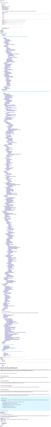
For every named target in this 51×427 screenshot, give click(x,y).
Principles (8, 158)
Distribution (8, 169)
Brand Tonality (8, 52)
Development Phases (9, 178)
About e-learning (9, 173)
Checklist (8, 155)
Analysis (8, 179)
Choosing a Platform (9, 156)
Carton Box (9, 249)
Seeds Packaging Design (10, 238)
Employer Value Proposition (8, 76)
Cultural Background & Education (12, 57)
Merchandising (10, 260)
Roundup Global (9, 256)
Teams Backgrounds (9, 241)
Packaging (6, 215)
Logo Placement (9, 227)
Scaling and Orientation (10, 162)
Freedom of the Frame (11, 228)
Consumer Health (6, 277)
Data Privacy (6, 87)
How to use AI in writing (8, 318)
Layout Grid (9, 231)
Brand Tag (8, 243)
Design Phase (8, 175)
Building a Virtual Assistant (10, 200)
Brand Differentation (9, 222)
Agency (9, 253)
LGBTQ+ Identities (10, 55)
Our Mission (6, 45)
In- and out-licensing (7, 65)
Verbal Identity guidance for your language (13, 53)
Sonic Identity (7, 62)
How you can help (6, 316)
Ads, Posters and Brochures (10, 244)
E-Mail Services (10, 140)
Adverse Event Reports (10, 131)
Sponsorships (6, 66)
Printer (9, 254)
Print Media (8, 239)
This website (3, 360)
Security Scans (10, 143)
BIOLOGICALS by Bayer (10, 242)
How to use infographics (8, 324)
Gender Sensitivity (10, 54)
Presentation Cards (7, 300)
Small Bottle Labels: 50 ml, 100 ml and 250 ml (14, 247)
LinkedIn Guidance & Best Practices (11, 114)
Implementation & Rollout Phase (11, 183)
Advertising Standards (6, 99)
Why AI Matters (7, 39)
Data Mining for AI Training (11, 130)
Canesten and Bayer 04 (8, 336)
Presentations (8, 234)
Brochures (8, 82)
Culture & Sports (7, 98)
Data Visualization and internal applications (9, 305)
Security (8, 141)
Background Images (6, 291)
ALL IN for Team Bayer (8, 96)
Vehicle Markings (6, 308)
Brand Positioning (6, 42)
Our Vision (8, 274)
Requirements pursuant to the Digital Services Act (14, 129)
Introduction (6, 121)
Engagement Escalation (8, 208)
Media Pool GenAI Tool (7, 347)
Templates (8, 177)
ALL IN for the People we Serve (9, 95)
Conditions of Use (4, 422)
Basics (6, 196)
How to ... (5, 317)
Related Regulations (7, 88)
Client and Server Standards (10, 190)
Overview (5, 93)
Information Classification (10, 189)
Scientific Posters (6, 304)
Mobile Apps (5, 145)
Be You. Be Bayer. (7, 75)
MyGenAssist (4, 407)
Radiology (6, 279)
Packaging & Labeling (9, 282)
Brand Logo (6, 219)
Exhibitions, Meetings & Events (9, 69)
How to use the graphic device (9, 323)
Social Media (8, 84)
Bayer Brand (3, 34)
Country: (3, 22)
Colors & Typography (11, 259)
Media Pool (3, 342)
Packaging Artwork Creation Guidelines (12, 251)
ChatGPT (8, 407)
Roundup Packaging (9, 271)
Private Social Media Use (8, 118)
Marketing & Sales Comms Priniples (9, 272)
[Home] (2, 32)
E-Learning (5, 171)
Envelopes (6, 299)
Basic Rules (11, 125)
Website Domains (10, 124)
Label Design (10, 269)
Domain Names (9, 123)
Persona (8, 77)
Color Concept (10, 226)
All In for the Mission (8, 328)
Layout (7, 230)
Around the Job (7, 286)
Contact (3, 5)
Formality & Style (9, 59)
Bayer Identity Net (6, 353)
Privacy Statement (4, 423)
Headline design (9, 80)
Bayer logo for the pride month (10, 44)
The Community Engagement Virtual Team (10, 207)
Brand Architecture (6, 71)
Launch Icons (8, 161)
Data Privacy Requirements (8, 119)
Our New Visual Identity (8, 218)
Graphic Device (9, 48)
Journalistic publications (8, 67)
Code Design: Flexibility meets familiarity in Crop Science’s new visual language (15, 332)
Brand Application (4, 89)
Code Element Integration (11, 232)
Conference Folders (7, 298)
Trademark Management (8, 72)
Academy (3, 309)
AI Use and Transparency (8, 40)
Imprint (9, 153)
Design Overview (10, 235)
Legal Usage (9, 262)
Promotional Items (7, 103)
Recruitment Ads (9, 81)
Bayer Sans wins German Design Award (10, 327)
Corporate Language (9, 51)
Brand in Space (5, 68)
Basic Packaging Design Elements (12, 246)
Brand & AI (5, 38)
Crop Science (5, 217)
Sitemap (1, 425)
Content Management (9, 201)
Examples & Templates (8, 79)
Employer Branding (6, 74)
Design (6, 134)
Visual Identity (7, 46)
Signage (6, 70)
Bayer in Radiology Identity (10, 280)
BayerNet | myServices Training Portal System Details (13, 184)
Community (1, 418)
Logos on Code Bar (10, 229)
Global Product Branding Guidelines (8, 213)
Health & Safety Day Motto (8, 97)
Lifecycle (8, 148)
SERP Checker (4, 403)
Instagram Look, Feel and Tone (11, 110)
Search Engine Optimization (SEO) (9, 132)
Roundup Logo (10, 267)
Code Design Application (8, 233)
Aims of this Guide (9, 174)
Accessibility (10, 58)
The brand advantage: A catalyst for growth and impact (12, 339)
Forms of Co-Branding (8, 64)
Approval (8, 150)
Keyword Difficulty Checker (6, 404)
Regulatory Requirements (10, 205)
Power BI (6, 306)
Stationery (5, 294)
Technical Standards (10, 186)
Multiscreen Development (10, 167)
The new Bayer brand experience (9, 331)
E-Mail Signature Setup (8, 292)
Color (7, 47)
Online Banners (9, 83)
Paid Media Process (9, 101)
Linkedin (6, 113)
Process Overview (10, 252)
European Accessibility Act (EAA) (12, 128)
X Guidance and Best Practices (11, 112)
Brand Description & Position (12, 257)
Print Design (9, 270)
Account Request (4, 349)
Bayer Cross (6, 43)
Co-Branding (5, 63)
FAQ (5, 86)
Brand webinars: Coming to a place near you (10, 334)
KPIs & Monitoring (9, 275)
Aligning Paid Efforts (9, 100)
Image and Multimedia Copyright (11, 50)
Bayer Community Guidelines (9, 206)
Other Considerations (7, 187)
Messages (8, 78)
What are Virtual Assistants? (10, 197)
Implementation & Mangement (9, 199)
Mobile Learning (9, 192)
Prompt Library (7, 41)
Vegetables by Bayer (7, 340)
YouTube (6, 116)
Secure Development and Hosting (12, 142)
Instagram (6, 108)
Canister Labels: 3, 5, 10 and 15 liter (12, 248)
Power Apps (6, 307)
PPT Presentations (6, 290)
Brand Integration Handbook (8, 278)
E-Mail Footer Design (8, 293)
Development (6, 137)
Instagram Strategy (9, 109)
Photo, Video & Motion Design (11, 49)
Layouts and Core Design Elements (11, 176)
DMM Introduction (6, 348)
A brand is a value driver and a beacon (10, 329)
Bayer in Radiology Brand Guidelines (11, 281)
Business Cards (7, 295)
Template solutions (7, 296)
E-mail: (3, 23)
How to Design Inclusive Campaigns (11, 321)
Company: (3, 21)
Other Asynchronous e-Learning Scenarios (12, 194)
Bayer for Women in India (8, 330)
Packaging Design (10, 265)
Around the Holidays (7, 287)
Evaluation (8, 182)
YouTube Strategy (9, 117)
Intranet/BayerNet (9, 136)
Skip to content (2, 0)
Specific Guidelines (9, 147)
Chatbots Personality (7, 203)
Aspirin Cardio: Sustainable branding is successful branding (12, 337)
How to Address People (10, 320)
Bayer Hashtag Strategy (10, 60)
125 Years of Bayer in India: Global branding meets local (12, 338)
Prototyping (8, 166)
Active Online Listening (8, 209)
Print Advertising (7, 102)
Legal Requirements (9, 126)
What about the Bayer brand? (7, 315)
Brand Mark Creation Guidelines (12, 258)
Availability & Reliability (10, 138)
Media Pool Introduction (7, 346)
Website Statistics (10, 139)
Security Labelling (7, 301)
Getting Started (7, 122)
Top (0, 426)
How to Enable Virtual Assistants (11, 202)
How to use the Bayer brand (8, 319)
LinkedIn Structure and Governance (11, 115)
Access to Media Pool (6, 345)
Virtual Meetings (9, 85)
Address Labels (7, 297)
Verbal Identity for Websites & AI (11, 61)
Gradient (9, 225)
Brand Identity (10, 266)
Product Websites (9, 135)
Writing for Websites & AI (8, 144)
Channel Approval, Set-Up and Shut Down (10, 105)
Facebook (6, 106)
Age (8, 56)
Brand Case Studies (6, 325)
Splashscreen (8, 163)
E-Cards (5, 285)
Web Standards (10, 181)
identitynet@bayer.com (5, 12)
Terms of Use (10, 127)
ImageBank (6, 273)
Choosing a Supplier (9, 151)
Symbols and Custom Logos (8, 73)
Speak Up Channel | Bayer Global (9, 210)
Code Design (6, 220)
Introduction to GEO (7, 326)
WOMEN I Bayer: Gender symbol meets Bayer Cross (12, 333)
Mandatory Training (9, 193)
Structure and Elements (11, 236)
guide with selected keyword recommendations (8, 416)
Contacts (6, 170)
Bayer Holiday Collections (8, 288)
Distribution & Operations (8, 168)
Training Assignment (9, 188)
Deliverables (8, 191)
